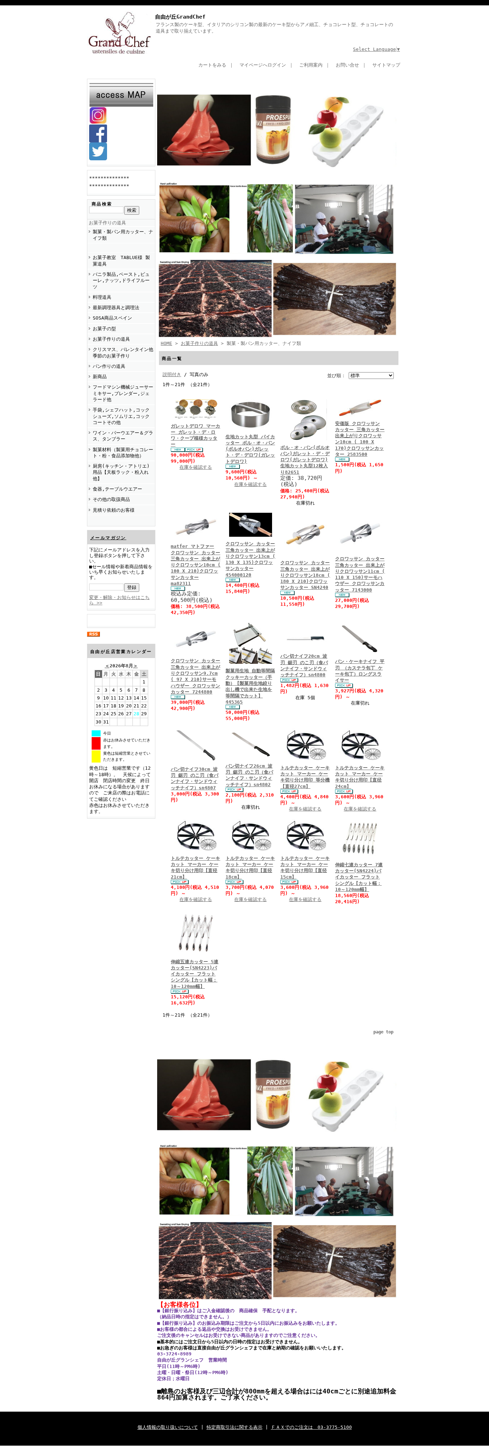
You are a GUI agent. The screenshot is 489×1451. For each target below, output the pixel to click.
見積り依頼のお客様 (114, 510)
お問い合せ (347, 65)
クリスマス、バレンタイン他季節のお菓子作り (123, 352)
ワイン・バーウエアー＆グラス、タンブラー (123, 436)
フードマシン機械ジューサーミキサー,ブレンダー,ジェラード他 (123, 393)
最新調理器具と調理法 (116, 307)
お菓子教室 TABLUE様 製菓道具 (121, 260)
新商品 (100, 376)
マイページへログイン (262, 65)
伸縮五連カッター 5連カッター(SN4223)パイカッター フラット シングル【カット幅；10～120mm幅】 (194, 974)
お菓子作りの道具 (107, 222)
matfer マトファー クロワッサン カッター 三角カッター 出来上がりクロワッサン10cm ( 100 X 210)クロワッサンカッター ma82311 (196, 565)
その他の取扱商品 (111, 499)
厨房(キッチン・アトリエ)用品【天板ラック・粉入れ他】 (121, 472)
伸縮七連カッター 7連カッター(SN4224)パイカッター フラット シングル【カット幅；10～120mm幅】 (359, 877)
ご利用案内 (311, 65)
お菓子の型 (104, 328)
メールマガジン (108, 537)
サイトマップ (386, 65)
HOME (166, 343)
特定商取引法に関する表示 (234, 1427)
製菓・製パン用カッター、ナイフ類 (123, 234)
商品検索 (102, 203)
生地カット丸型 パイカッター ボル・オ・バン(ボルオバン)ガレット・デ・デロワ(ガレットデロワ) (250, 449)
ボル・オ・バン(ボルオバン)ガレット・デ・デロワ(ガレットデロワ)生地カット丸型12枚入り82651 (305, 460)
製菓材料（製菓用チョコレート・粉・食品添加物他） (123, 452)
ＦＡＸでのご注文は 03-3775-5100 (311, 1427)
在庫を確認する (195, 467)
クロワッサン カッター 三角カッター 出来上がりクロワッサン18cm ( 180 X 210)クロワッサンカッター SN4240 (305, 575)
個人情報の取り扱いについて (167, 1427)
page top (383, 1031)
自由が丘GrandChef (180, 17)
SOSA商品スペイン (112, 318)
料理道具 (102, 297)
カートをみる (212, 65)
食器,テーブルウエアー (117, 489)
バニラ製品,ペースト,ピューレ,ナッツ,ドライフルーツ (121, 280)
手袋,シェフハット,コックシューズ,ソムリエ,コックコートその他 (121, 416)
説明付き (172, 374)
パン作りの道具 (109, 366)
